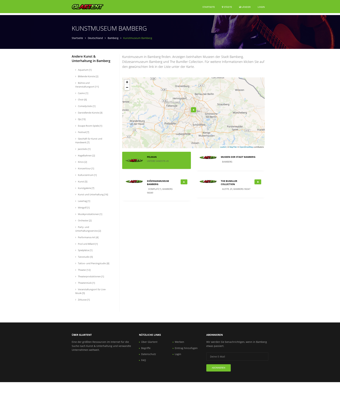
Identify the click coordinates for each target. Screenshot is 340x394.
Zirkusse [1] (83, 299)
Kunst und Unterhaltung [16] (92, 194)
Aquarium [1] (84, 69)
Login (261, 6)
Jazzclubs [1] (83, 149)
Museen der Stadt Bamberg (238, 156)
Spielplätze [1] (84, 250)
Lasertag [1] (83, 201)
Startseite (208, 6)
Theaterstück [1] (86, 282)
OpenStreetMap (246, 146)
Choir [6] (82, 99)
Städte (227, 6)
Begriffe (146, 348)
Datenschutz (148, 354)
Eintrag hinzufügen (186, 348)
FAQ (143, 360)
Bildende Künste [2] (87, 76)
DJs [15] (81, 119)
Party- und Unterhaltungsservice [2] (88, 228)
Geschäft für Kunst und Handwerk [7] (88, 140)
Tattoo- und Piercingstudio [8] (93, 263)
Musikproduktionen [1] (89, 214)
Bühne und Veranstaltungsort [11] (87, 84)
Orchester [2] (84, 220)
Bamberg (113, 38)
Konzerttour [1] (85, 168)
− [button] (127, 87)
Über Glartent (149, 342)
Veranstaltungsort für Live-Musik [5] (90, 291)
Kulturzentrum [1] (87, 175)
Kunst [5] (82, 181)
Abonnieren (218, 367)
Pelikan (152, 156)
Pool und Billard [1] (87, 243)
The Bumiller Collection (229, 182)
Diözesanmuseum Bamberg (158, 182)
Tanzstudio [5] (85, 256)
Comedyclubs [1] (86, 106)
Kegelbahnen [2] (86, 155)
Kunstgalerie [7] (85, 188)
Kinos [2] (82, 161)
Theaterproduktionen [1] (90, 276)
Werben (179, 342)
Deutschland (95, 38)
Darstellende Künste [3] (89, 112)
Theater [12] (83, 269)
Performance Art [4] (87, 237)
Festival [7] (83, 132)
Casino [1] (82, 93)
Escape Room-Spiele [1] (89, 125)
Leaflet (223, 146)
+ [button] (127, 82)
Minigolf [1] (83, 207)
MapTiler (233, 146)
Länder (246, 6)
